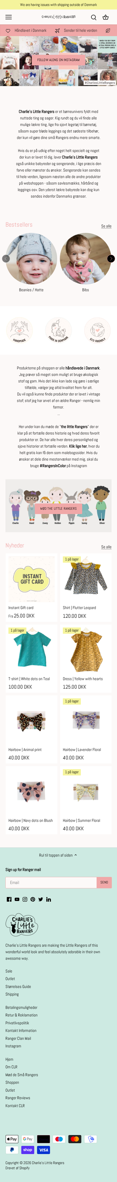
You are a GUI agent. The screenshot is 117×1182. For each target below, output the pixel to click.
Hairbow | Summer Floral (81, 820)
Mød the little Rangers (58, 508)
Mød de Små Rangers (21, 1074)
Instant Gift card (20, 607)
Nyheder (14, 545)
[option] (58, 61)
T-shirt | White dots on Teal (29, 678)
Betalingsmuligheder (21, 1007)
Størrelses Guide (18, 986)
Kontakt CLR (15, 1105)
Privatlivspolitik (17, 1022)
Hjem (9, 1059)
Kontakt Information (20, 1030)
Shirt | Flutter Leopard (79, 607)
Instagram (13, 1045)
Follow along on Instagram (58, 60)
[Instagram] (25, 899)
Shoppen (12, 1082)
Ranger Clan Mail (18, 1038)
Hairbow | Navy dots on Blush (30, 820)
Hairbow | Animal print (25, 749)
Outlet (10, 978)
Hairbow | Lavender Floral (82, 749)
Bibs (85, 289)
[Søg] (94, 16)
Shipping (12, 994)
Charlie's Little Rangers (48, 1163)
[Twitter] (40, 899)
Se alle (106, 226)
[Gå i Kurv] (105, 16)
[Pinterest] (32, 899)
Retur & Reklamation (21, 1015)
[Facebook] (9, 899)
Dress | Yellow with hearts (83, 678)
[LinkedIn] (48, 899)
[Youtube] (17, 899)
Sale (8, 971)
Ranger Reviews (17, 1097)
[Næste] (111, 259)
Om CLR (11, 1066)
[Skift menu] (8, 17)
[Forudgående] (6, 259)
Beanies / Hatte (31, 289)
